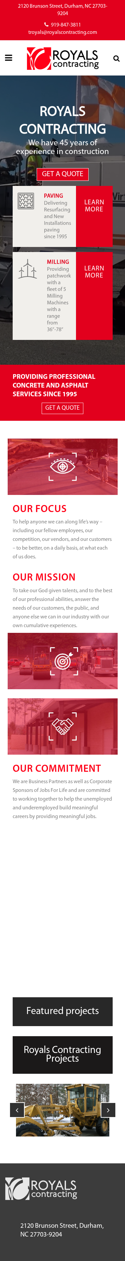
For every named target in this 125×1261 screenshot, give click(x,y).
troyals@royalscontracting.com (62, 32)
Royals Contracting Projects (62, 1054)
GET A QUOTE (62, 174)
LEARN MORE (94, 206)
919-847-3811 (66, 25)
